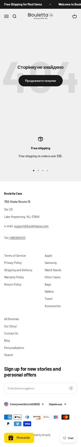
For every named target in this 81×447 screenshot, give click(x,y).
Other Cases (52, 277)
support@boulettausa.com (31, 226)
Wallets (49, 291)
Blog (7, 340)
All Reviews (11, 319)
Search (8, 355)
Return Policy (12, 284)
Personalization (14, 348)
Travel (48, 298)
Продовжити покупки (40, 80)
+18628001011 (17, 238)
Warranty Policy (14, 277)
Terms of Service (15, 255)
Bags (48, 284)
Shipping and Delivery (18, 270)
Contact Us (11, 333)
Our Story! (10, 326)
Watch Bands (53, 270)
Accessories (53, 306)
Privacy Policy (13, 262)
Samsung (51, 262)
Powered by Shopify (39, 434)
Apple (48, 255)
